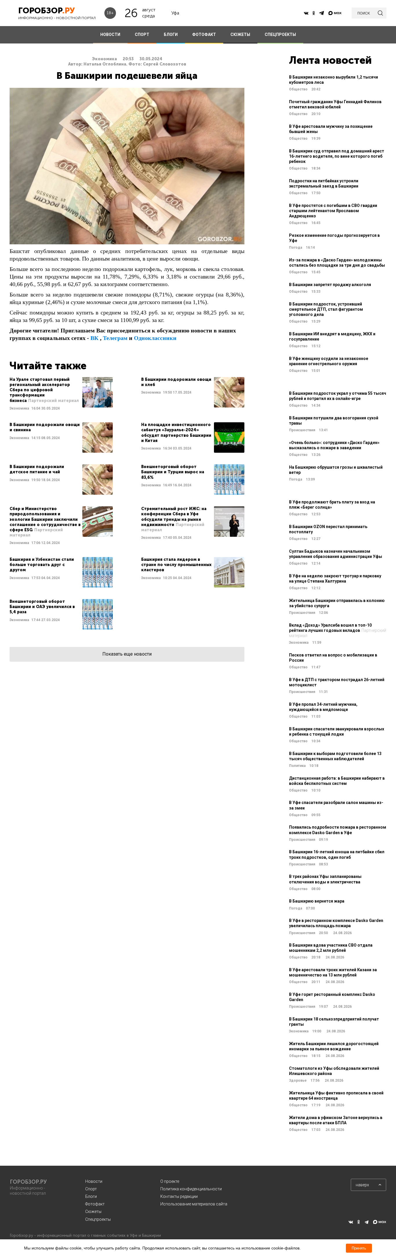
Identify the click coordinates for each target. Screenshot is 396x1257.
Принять (359, 1248)
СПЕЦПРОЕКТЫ (280, 34)
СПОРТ (142, 34)
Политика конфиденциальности (191, 1189)
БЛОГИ (171, 34)
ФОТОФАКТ (204, 34)
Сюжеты (93, 1211)
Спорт (91, 1189)
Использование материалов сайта (193, 1204)
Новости (93, 1181)
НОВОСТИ (110, 34)
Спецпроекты (98, 1219)
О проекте (169, 1181)
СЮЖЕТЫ (240, 34)
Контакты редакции (179, 1196)
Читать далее (61, 394)
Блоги (91, 1196)
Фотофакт (95, 1204)
